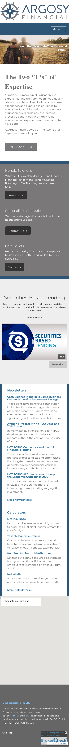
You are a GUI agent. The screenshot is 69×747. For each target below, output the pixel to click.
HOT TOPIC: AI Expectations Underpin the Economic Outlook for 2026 (32, 475)
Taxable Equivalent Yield (23, 536)
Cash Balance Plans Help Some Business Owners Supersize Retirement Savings (34, 398)
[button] (58, 29)
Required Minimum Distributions (29, 553)
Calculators (16, 512)
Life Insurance (16, 518)
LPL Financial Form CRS (16, 702)
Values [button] (13, 267)
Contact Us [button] (16, 230)
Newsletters (16, 390)
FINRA (15, 715)
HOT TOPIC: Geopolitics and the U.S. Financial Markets (31, 448)
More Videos (34, 317)
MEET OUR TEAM (21, 146)
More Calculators (19, 590)
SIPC (27, 715)
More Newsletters (20, 499)
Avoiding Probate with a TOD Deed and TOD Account (33, 425)
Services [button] (14, 195)
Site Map (7, 732)
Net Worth (14, 574)
